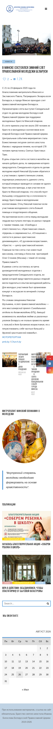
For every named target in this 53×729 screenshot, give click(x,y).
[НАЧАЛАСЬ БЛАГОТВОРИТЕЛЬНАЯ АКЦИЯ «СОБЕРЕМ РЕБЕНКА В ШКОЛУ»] (26, 525)
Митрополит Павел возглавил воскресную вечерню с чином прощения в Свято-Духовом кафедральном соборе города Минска (33, 374)
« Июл (25, 689)
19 (19, 668)
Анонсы (7, 583)
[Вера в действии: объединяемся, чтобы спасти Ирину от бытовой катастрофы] (26, 569)
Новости (8, 61)
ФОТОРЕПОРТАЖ (11, 337)
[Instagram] (49, 370)
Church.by (16, 341)
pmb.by (5, 341)
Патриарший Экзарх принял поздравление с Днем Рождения (20, 364)
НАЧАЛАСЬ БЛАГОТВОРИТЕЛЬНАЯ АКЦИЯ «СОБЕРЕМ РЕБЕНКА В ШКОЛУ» (26, 545)
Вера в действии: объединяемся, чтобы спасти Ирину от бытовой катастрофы (22, 589)
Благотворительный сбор (13, 539)
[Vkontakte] (49, 363)
